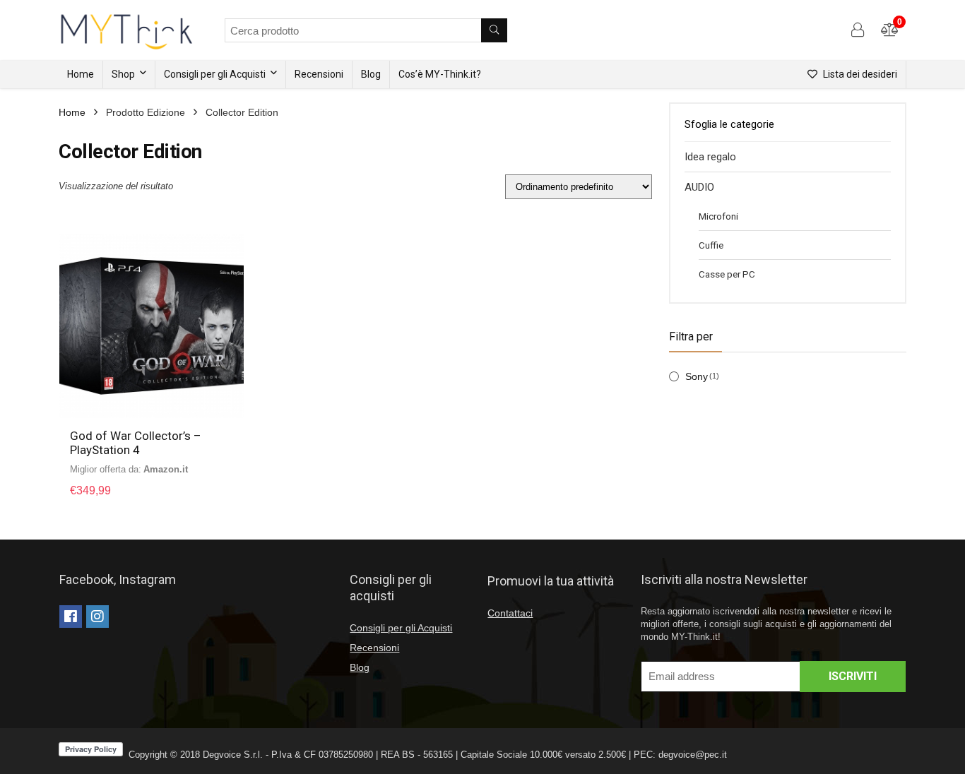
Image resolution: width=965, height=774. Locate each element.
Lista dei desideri (859, 74)
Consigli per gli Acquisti (215, 74)
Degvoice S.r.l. (233, 754)
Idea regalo (710, 156)
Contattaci (510, 613)
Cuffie (711, 245)
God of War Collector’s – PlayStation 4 (135, 443)
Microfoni (718, 216)
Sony (696, 376)
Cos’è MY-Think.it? (439, 74)
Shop (123, 74)
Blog (371, 74)
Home (80, 74)
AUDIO (699, 187)
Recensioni (319, 74)
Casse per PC (727, 274)
